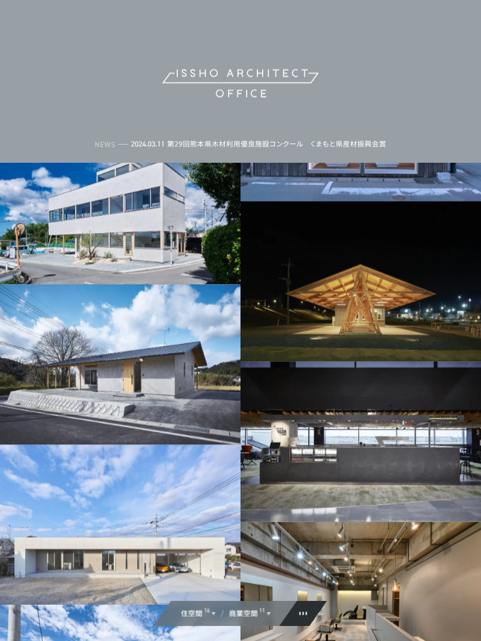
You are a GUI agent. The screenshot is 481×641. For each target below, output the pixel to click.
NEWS (105, 144)
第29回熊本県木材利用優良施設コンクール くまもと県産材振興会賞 (276, 144)
